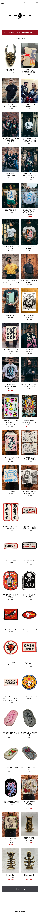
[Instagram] (20, 905)
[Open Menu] (2, 3)
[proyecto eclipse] (20, 16)
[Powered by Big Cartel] (20, 911)
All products (20, 889)
